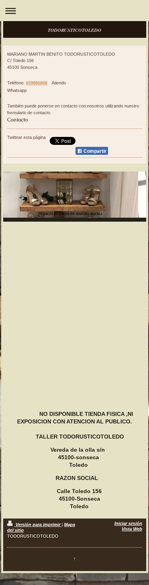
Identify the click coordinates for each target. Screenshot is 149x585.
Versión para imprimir (38, 524)
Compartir (94, 151)
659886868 (36, 82)
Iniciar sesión (128, 523)
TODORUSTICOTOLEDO (74, 30)
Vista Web (132, 528)
